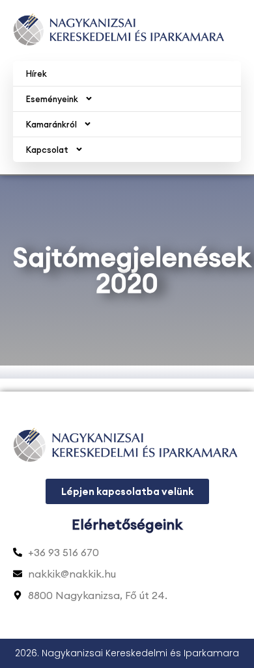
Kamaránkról (51, 124)
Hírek (36, 73)
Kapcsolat (47, 149)
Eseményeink (52, 99)
